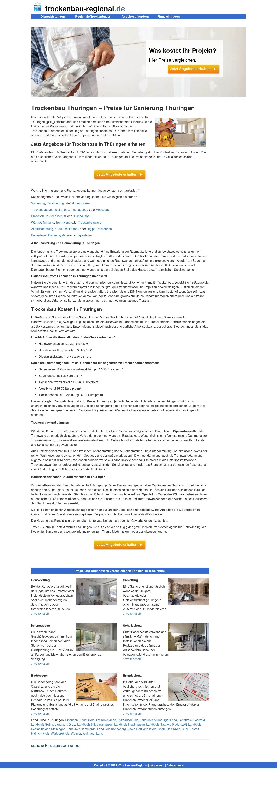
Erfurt (82, 720)
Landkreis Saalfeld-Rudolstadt (166, 724)
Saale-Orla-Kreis (169, 729)
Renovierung (55, 203)
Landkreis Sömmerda (81, 729)
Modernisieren (81, 203)
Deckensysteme (59, 235)
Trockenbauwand (89, 222)
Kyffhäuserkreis (128, 720)
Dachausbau (82, 216)
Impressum (157, 765)
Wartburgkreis (60, 733)
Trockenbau (61, 209)
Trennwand (63, 222)
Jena (112, 720)
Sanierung (38, 203)
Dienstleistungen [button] (53, 16)
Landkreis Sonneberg (111, 729)
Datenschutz (175, 765)
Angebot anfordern (135, 16)
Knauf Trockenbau (67, 229)
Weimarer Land (93, 733)
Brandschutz (39, 216)
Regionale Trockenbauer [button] (93, 16)
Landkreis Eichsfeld (191, 720)
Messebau (103, 209)
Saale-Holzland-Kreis (141, 729)
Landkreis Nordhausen (129, 724)
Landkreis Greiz (65, 724)
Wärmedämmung (42, 222)
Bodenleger (39, 235)
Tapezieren (84, 235)
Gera (91, 720)
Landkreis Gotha (42, 724)
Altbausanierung (42, 229)
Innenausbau (79, 209)
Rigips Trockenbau (99, 229)
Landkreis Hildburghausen (95, 724)
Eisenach (71, 720)
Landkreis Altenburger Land (158, 720)
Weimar (76, 733)
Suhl (185, 729)
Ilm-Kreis (102, 720)
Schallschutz (58, 216)
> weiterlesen (40, 613)
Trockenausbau (41, 209)
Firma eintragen (168, 16)
